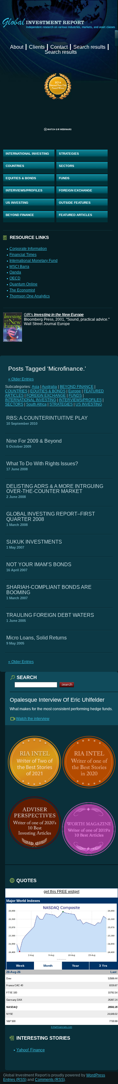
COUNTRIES (15, 166)
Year (75, 965)
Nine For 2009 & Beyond (34, 441)
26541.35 (112, 1007)
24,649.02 (112, 1013)
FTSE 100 (11, 992)
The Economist (22, 290)
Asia (35, 386)
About (16, 47)
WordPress (95, 1075)
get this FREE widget (61, 891)
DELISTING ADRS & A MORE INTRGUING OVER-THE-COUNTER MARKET (54, 489)
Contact (59, 47)
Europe (74, 391)
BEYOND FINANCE (20, 215)
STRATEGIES (69, 153)
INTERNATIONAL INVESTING (27, 153)
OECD (14, 278)
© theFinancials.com (61, 1027)
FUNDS (64, 178)
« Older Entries (21, 379)
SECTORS (66, 166)
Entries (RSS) (14, 1079)
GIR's (54, 314)
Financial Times (23, 254)
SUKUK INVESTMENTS (34, 542)
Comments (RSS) (50, 1079)
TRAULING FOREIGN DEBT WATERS (50, 615)
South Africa (36, 404)
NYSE (9, 1013)
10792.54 (112, 992)
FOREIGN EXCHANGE (75, 190)
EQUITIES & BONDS (21, 178)
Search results (89, 47)
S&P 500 (10, 1021)
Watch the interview (32, 718)
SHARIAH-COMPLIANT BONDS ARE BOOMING (49, 589)
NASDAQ (11, 1007)
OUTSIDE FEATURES (75, 202)
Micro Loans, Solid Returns (36, 637)
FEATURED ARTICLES (75, 215)
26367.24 (112, 999)
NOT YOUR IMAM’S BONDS (38, 564)
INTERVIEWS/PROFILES (24, 190)
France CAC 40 (14, 985)
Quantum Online (23, 284)
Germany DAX (14, 999)
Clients (37, 47)
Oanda (15, 272)
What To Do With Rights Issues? (42, 463)
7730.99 (113, 1021)
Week (20, 965)
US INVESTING (17, 202)
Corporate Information (28, 248)
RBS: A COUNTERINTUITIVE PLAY (47, 418)
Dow (8, 978)
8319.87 (113, 985)
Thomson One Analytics (29, 296)
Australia (49, 386)
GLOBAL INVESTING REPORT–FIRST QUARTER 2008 (50, 516)
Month (48, 965)
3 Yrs (103, 965)
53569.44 (112, 978)
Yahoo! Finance (30, 1050)
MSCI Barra (19, 266)
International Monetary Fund (33, 260)
